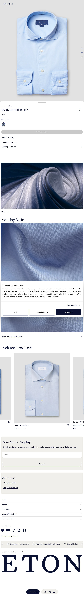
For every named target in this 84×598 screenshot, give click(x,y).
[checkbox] (80, 110)
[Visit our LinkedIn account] (19, 530)
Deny (15, 312)
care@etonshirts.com (10, 488)
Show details (72, 305)
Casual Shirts (8, 106)
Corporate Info (8, 519)
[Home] (42, 564)
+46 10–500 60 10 (9, 483)
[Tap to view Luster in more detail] (42, 189)
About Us (5, 509)
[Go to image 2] (82, 52)
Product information (9, 142)
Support (5, 505)
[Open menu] (54, 592)
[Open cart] (50, 592)
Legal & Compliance (9, 514)
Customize (41, 312)
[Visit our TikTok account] (13, 530)
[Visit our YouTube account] (8, 530)
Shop (4, 500)
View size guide (7, 137)
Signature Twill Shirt (21, 425)
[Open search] (45, 592)
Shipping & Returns (9, 147)
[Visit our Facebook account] (24, 530)
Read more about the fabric (12, 336)
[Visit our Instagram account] (2, 530)
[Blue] (3, 124)
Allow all (68, 312)
